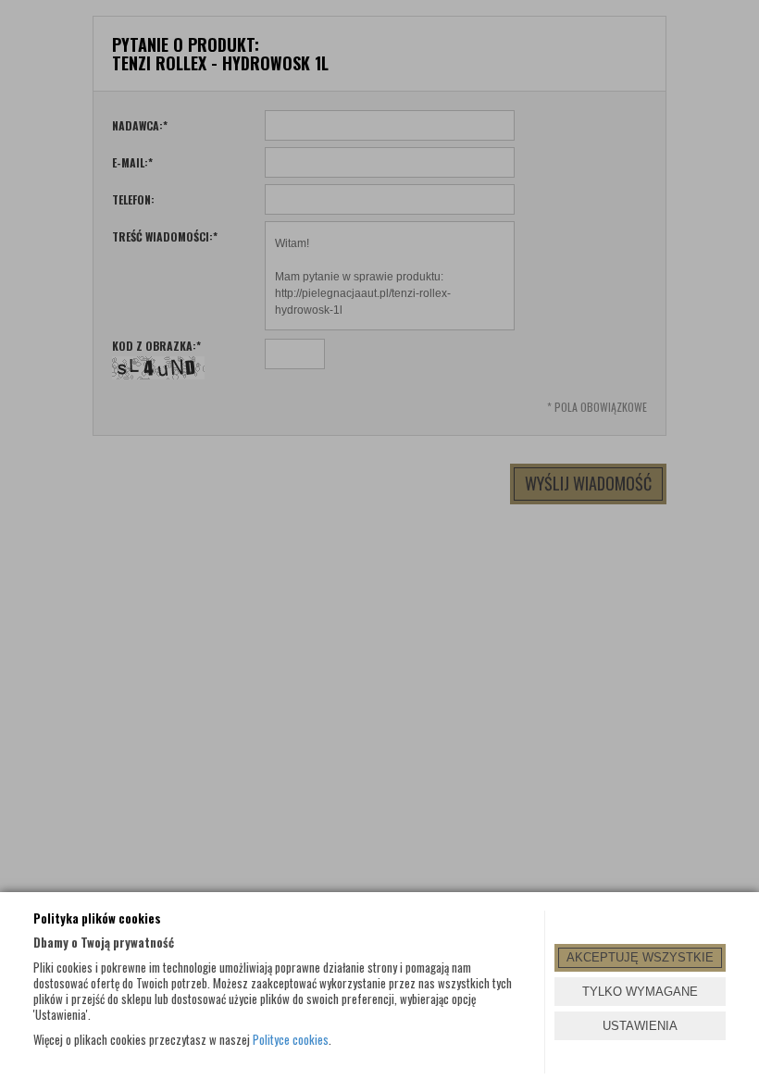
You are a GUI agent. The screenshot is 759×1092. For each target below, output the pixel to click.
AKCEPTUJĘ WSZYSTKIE (640, 957)
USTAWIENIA (640, 1026)
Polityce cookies (291, 1039)
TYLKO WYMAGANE (640, 992)
